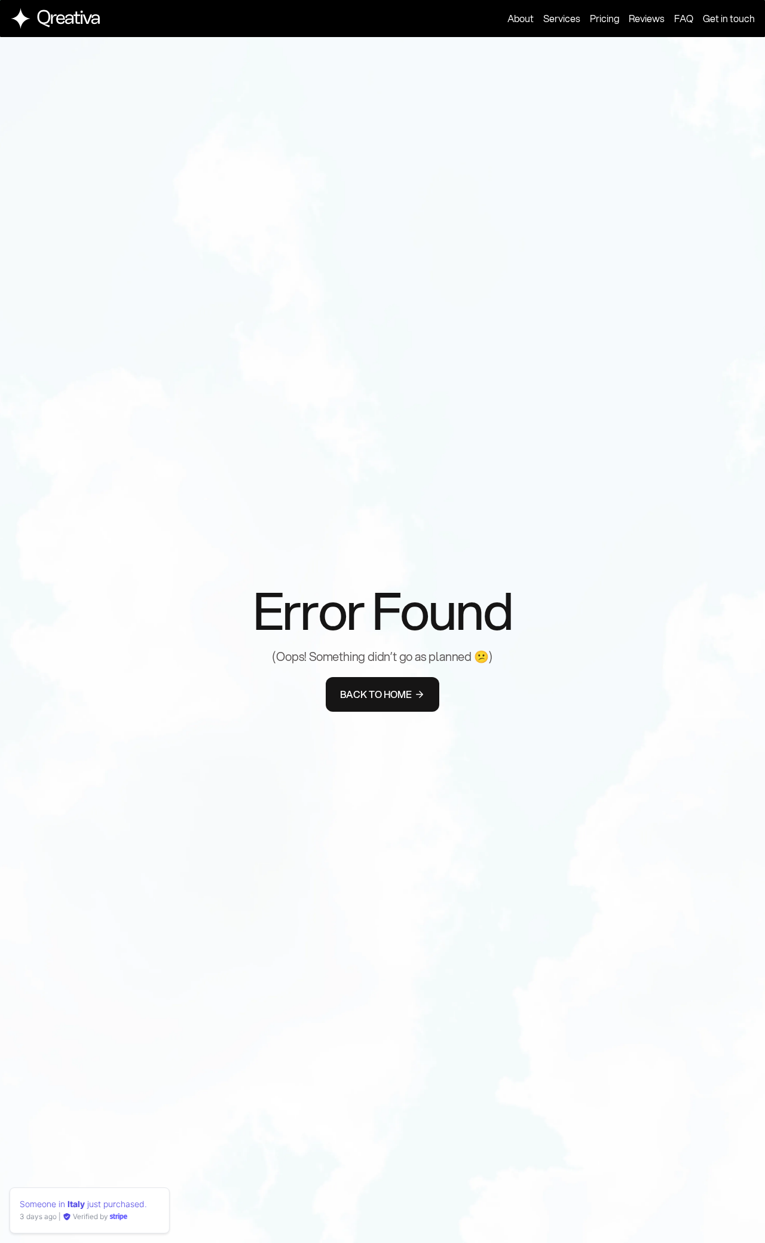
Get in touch (729, 18)
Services (561, 18)
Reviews (647, 18)
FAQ (683, 18)
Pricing (604, 18)
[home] (55, 18)
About (520, 18)
